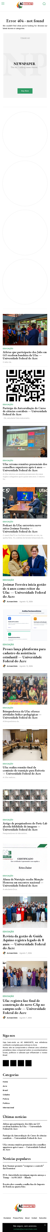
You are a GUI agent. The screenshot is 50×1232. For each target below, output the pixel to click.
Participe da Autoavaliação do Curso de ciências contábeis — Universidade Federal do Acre (25, 411)
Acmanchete (12, 601)
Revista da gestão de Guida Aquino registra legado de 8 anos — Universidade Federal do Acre (24, 942)
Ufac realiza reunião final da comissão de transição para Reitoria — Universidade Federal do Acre (24, 770)
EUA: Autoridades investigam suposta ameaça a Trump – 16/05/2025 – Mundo (24, 1176)
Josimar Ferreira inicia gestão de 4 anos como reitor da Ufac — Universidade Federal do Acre (24, 590)
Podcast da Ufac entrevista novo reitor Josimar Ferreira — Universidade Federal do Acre (22, 528)
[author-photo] (4, 601)
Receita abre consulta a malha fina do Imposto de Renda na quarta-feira (24, 1185)
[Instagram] (13, 1063)
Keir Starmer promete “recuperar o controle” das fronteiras (23, 1167)
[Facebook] (6, 1063)
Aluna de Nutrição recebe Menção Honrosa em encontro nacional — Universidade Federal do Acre (23, 882)
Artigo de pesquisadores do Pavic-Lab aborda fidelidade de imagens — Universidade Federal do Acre (25, 826)
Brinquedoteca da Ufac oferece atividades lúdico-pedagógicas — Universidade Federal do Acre (22, 714)
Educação (8, 348)
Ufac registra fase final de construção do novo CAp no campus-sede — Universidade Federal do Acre (24, 1006)
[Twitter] (21, 1063)
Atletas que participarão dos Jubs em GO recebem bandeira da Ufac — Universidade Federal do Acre (25, 355)
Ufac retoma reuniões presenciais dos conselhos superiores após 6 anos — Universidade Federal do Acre (25, 467)
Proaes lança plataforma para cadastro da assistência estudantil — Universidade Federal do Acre (24, 655)
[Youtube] (28, 1063)
